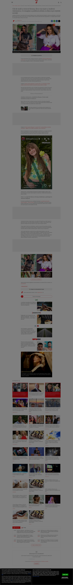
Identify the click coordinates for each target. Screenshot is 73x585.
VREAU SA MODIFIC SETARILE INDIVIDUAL (64, 577)
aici (11, 580)
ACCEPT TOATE (65, 574)
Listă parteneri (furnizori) (36, 576)
